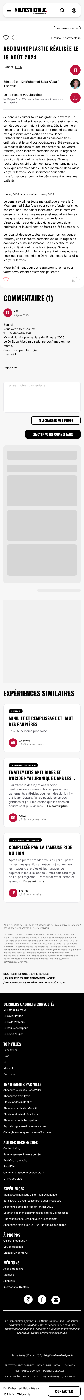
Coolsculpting (11, 1148)
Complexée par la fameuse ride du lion (40, 850)
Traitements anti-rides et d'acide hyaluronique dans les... (42, 775)
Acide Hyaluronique (23, 765)
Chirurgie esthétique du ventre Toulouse (27, 1132)
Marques (8, 1274)
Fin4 (18, 67)
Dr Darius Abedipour (15, 1028)
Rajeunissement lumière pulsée (22, 1154)
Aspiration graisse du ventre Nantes (24, 1126)
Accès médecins (13, 1268)
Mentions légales (53, 1371)
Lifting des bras (12, 1178)
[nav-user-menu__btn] (74, 10)
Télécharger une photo (56, 420)
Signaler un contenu (15, 1252)
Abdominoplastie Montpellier (20, 1120)
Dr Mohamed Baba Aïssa (39, 81)
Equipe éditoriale (13, 1246)
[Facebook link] (42, 1301)
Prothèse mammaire (15, 1160)
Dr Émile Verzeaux (14, 1021)
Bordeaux (9, 1074)
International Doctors (16, 1286)
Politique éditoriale (17, 1376)
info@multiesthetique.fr (58, 1355)
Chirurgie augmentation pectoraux (23, 1172)
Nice (6, 1062)
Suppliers (9, 1280)
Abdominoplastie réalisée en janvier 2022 (28, 1206)
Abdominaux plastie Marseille (21, 1108)
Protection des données (19, 1365)
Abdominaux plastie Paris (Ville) (22, 1090)
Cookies (70, 1365)
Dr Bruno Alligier (13, 1034)
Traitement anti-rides (25, 840)
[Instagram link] (28, 1301)
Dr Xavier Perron (13, 1015)
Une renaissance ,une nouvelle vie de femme (30, 1218)
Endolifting (9, 1166)
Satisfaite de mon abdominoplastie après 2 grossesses (35, 1212)
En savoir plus (57, 806)
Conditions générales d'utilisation (54, 1376)
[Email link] (55, 1300)
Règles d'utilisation (49, 1365)
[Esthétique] (31, 11)
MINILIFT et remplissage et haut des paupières (41, 721)
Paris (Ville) (10, 1050)
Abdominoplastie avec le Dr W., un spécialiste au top (34, 1224)
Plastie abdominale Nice (18, 1102)
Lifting (15, 711)
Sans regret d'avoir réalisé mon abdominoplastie (32, 1200)
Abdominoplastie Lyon (16, 1096)
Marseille (8, 1068)
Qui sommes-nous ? (15, 1240)
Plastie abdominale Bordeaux (20, 1114)
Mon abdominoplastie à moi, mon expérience (30, 1194)
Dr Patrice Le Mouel (15, 1009)
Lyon (6, 1056)
